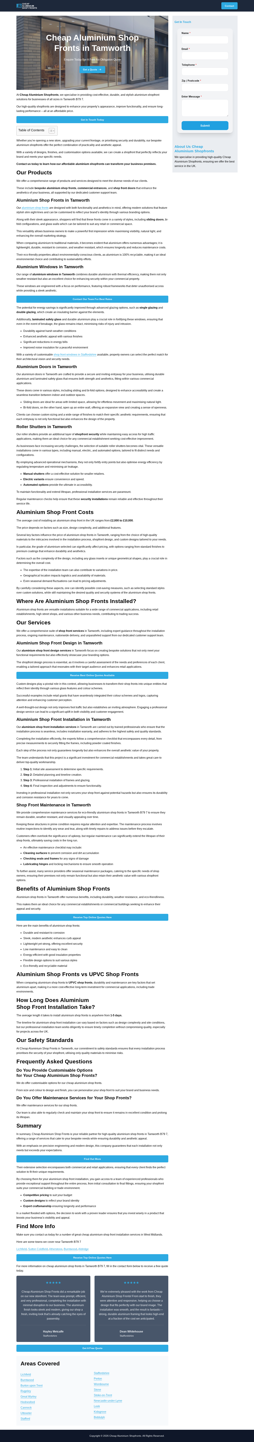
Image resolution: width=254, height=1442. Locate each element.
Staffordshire (101, 1373)
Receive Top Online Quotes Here (92, 917)
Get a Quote (90, 69)
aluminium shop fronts (35, 207)
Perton (98, 1378)
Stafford (25, 1418)
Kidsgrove (100, 1411)
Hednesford (28, 1402)
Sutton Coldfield (38, 1249)
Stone (97, 1389)
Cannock (26, 1407)
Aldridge (83, 1249)
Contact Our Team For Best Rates (92, 299)
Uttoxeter (26, 1413)
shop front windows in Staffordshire (75, 354)
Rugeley (26, 1391)
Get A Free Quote (92, 1348)
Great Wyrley (28, 1396)
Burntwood (70, 1249)
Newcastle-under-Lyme (108, 1400)
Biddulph (99, 1417)
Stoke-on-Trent (103, 1395)
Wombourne (101, 1384)
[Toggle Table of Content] (50, 131)
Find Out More (92, 1159)
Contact (229, 5)
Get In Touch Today (92, 119)
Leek (97, 1406)
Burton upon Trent (32, 1385)
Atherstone (55, 1249)
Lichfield (21, 1249)
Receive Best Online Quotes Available (92, 675)
